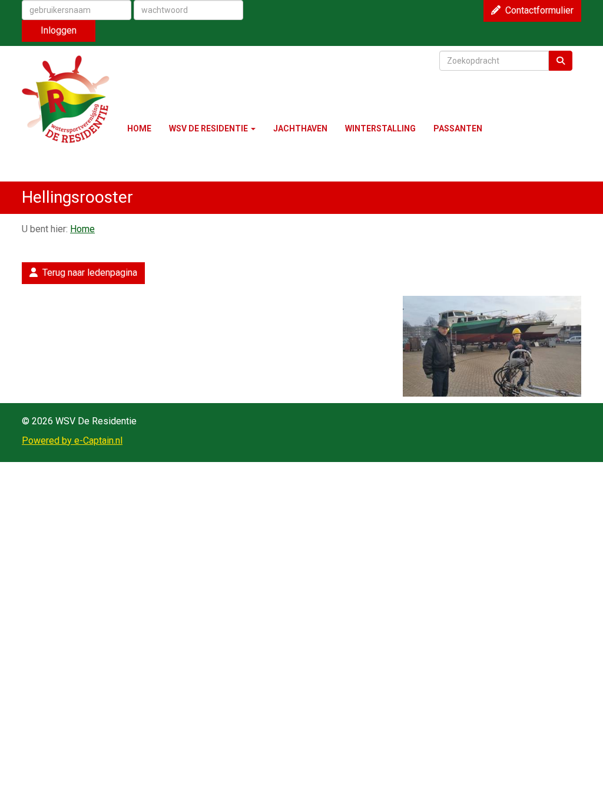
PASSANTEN (457, 128)
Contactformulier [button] (537, 10)
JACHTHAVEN (300, 128)
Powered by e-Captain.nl (72, 440)
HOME (139, 128)
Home (82, 229)
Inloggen (59, 30)
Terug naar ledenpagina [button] (87, 272)
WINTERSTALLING (380, 128)
